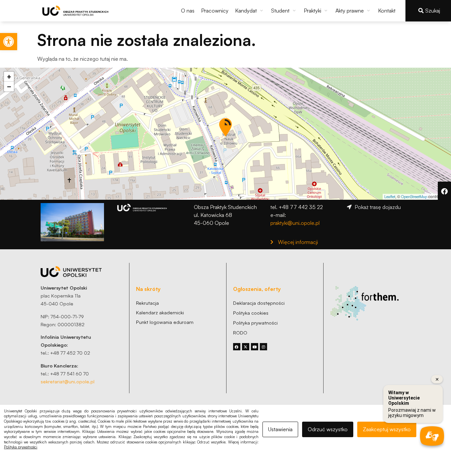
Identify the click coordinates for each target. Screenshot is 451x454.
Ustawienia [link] (280, 429)
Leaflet (389, 196)
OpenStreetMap (414, 196)
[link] (8, 41)
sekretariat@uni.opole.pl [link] (67, 381)
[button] (250, 10)
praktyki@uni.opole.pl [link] (295, 223)
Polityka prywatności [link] (20, 447)
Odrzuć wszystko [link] (328, 429)
